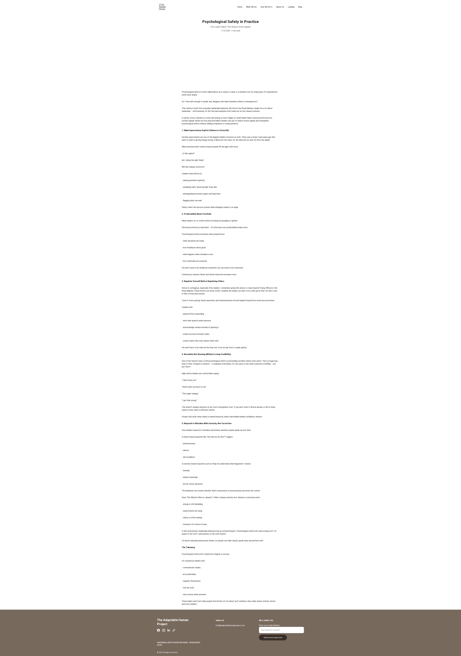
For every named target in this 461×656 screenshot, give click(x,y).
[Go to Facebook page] (158, 630)
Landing (291, 7)
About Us (280, 7)
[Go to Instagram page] (163, 630)
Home (239, 7)
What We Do (251, 7)
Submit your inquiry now (273, 637)
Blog (300, 7)
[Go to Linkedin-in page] (168, 630)
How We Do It (266, 7)
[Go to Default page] (173, 630)
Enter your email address (269, 625)
